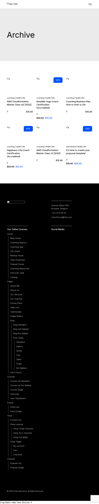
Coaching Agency (18, 242)
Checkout (17, 454)
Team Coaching (17, 260)
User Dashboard (17, 398)
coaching (10, 98)
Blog (12, 320)
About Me (14, 286)
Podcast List (15, 463)
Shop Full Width (20, 437)
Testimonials (15, 312)
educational (71, 146)
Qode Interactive (20, 491)
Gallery (19, 346)
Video (18, 359)
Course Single (16, 389)
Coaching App (16, 247)
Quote (19, 351)
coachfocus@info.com (61, 217)
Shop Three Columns (23, 428)
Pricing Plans (16, 303)
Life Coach (15, 251)
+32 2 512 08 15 (58, 213)
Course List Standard (19, 381)
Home (10, 234)
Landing (13, 277)
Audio (19, 364)
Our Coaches (16, 299)
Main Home (15, 238)
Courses (11, 377)
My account (18, 446)
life (24, 98)
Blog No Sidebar (20, 333)
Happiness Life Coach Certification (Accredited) (18, 153)
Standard (20, 342)
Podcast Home (17, 264)
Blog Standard (19, 325)
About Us (14, 290)
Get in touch (15, 372)
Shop (9, 415)
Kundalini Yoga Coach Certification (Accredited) (47, 104)
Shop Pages (15, 441)
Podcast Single (17, 467)
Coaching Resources (19, 268)
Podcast (11, 459)
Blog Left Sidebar (21, 329)
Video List (14, 307)
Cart (15, 450)
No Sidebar (21, 368)
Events (10, 402)
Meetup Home (16, 255)
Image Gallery (16, 316)
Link (18, 355)
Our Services (16, 294)
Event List (14, 407)
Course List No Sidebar (21, 385)
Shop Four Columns (22, 433)
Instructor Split (17, 273)
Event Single (16, 411)
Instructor (14, 394)
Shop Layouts (16, 424)
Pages (10, 281)
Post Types (18, 338)
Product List (15, 420)
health (18, 98)
